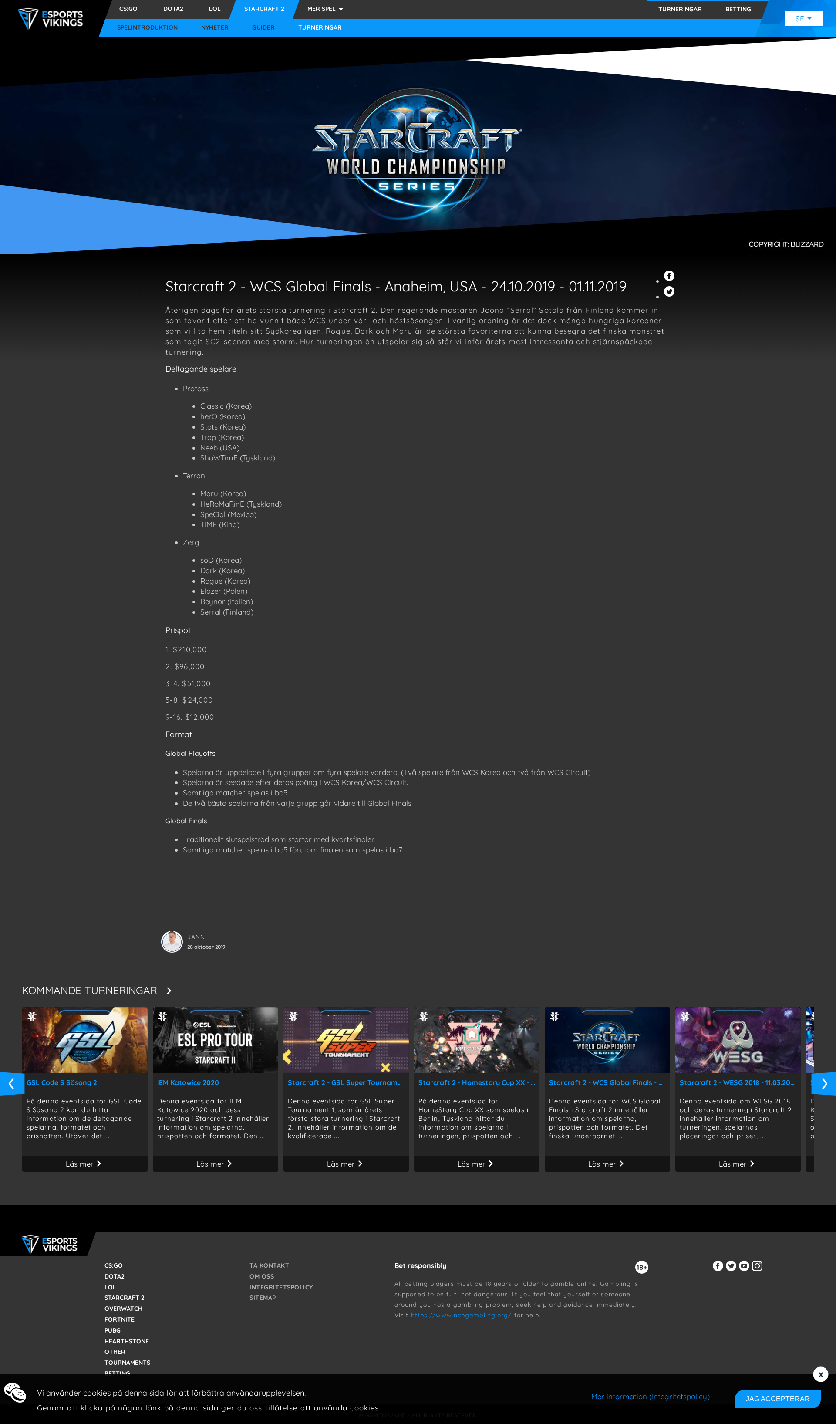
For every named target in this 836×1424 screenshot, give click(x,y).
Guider (263, 27)
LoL (215, 9)
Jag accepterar (778, 1399)
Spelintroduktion (147, 27)
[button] (670, 280)
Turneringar (320, 27)
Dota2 (173, 9)
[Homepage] (52, 18)
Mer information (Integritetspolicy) (650, 1396)
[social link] (719, 1270)
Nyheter (215, 27)
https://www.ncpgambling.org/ (461, 1315)
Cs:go (128, 9)
